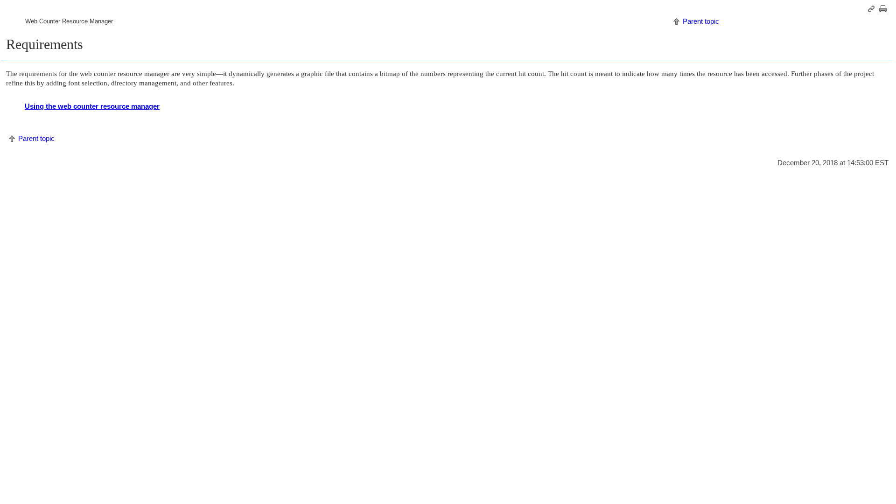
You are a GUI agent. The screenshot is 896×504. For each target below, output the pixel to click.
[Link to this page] (873, 9)
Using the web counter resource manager (92, 106)
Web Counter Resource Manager (69, 21)
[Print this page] (884, 9)
